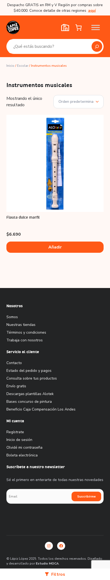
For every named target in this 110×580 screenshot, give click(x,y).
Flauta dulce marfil (23, 217)
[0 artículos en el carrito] (78, 27)
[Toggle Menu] (95, 27)
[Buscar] (97, 46)
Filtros (58, 574)
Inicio (10, 66)
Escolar (22, 66)
